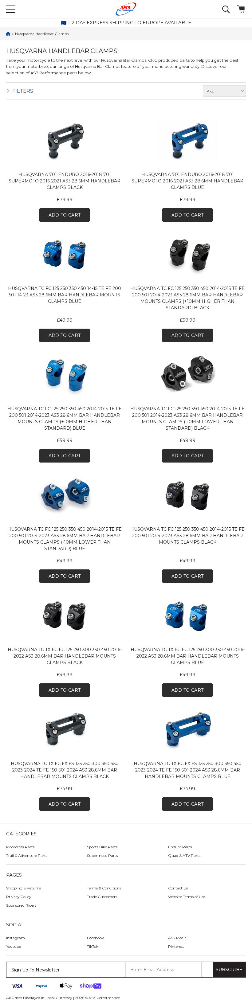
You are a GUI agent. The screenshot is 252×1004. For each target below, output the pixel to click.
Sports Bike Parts (102, 847)
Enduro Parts (180, 847)
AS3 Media (177, 938)
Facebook (95, 938)
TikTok (92, 946)
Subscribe (229, 969)
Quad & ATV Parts (184, 855)
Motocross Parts (20, 847)
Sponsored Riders (21, 905)
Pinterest (176, 946)
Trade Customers (102, 896)
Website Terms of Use (186, 896)
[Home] (8, 34)
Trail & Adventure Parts (26, 855)
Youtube (13, 946)
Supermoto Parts (102, 855)
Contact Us (178, 888)
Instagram (15, 938)
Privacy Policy (18, 896)
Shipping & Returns (23, 888)
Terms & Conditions (104, 888)
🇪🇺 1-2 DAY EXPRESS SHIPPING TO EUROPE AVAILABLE (126, 22)
